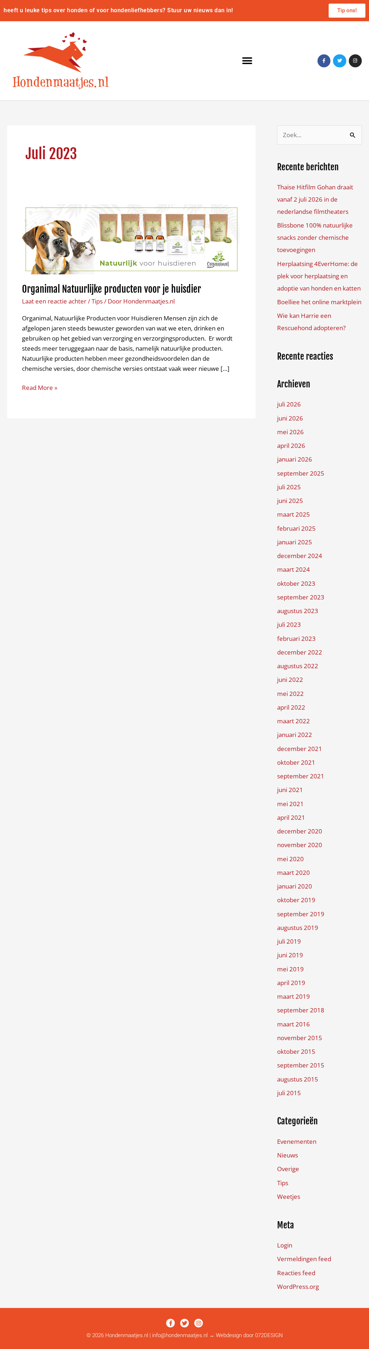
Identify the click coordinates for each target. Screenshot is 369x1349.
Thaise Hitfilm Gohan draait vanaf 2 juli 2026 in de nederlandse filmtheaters (315, 199)
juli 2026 (289, 404)
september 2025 (300, 473)
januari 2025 (294, 542)
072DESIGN (269, 1335)
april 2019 (291, 983)
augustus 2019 (297, 927)
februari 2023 (296, 638)
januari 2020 (294, 886)
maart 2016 (293, 1024)
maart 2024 (293, 569)
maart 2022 (293, 721)
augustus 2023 (297, 611)
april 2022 (291, 707)
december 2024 (299, 556)
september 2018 (300, 1010)
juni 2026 (290, 418)
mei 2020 (290, 859)
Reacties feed (296, 1273)
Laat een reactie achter (54, 301)
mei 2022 (290, 693)
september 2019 (300, 914)
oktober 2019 (296, 900)
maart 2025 (293, 514)
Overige (288, 1169)
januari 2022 (294, 734)
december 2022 (299, 652)
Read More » (39, 387)
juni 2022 (290, 679)
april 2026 (291, 445)
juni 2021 (290, 790)
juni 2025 (290, 500)
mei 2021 (290, 804)
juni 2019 (290, 955)
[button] (247, 61)
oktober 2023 (296, 583)
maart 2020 (293, 872)
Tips (97, 301)
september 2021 (300, 776)
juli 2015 (289, 1093)
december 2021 (299, 749)
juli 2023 (289, 624)
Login (284, 1245)
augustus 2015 (297, 1079)
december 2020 (299, 831)
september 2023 (300, 597)
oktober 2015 (296, 1051)
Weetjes (288, 1196)
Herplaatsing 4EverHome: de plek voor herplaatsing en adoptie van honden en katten (319, 276)
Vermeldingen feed (304, 1259)
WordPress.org (298, 1286)
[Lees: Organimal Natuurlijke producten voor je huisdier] (131, 238)
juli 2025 (289, 487)
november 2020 (299, 845)
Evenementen (296, 1141)
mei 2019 (290, 969)
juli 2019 (289, 941)
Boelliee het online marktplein (319, 302)
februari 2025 (296, 528)
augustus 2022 (297, 666)
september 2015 (300, 1065)
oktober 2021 (296, 762)
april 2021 (291, 817)
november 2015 (299, 1038)
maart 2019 (293, 996)
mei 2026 (290, 432)
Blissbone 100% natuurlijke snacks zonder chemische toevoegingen (315, 237)
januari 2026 (294, 459)
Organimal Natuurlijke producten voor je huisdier (111, 289)
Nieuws (287, 1155)
